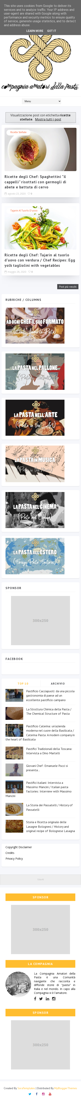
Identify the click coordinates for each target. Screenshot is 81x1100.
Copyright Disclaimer (19, 847)
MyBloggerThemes (65, 1088)
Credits (10, 853)
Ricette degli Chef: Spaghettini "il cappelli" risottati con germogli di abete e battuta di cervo (35, 181)
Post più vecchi (67, 286)
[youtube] (50, 1093)
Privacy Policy (14, 858)
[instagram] (53, 999)
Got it (51, 30)
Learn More (34, 30)
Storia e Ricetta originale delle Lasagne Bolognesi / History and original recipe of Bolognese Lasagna (50, 826)
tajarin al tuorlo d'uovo (24, 210)
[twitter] (41, 999)
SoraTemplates (26, 1088)
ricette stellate (18, 132)
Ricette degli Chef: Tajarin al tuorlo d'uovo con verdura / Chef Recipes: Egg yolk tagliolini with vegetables (40, 260)
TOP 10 (22, 683)
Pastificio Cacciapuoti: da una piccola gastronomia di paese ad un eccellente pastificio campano (50, 695)
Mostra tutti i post (48, 119)
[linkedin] (47, 999)
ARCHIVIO (58, 683)
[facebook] (35, 999)
